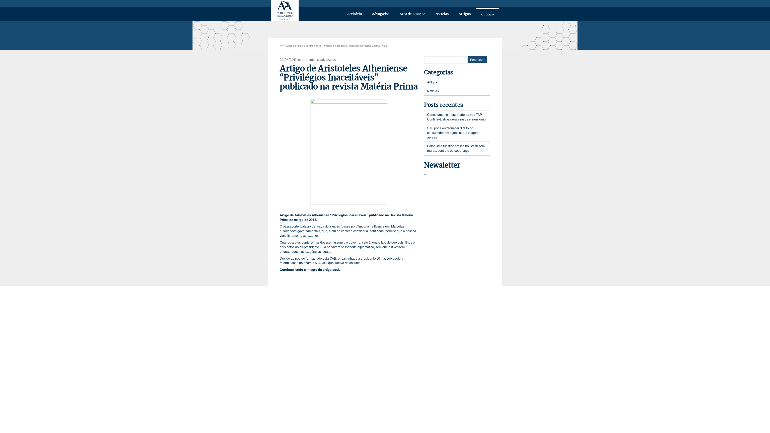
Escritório (353, 14)
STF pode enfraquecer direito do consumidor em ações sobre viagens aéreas (453, 133)
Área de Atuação (412, 14)
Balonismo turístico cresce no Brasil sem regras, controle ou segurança (456, 148)
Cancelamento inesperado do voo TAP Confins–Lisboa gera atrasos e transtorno (456, 116)
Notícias (442, 14)
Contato (487, 14)
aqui (335, 269)
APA (282, 45)
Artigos (465, 14)
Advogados (381, 14)
